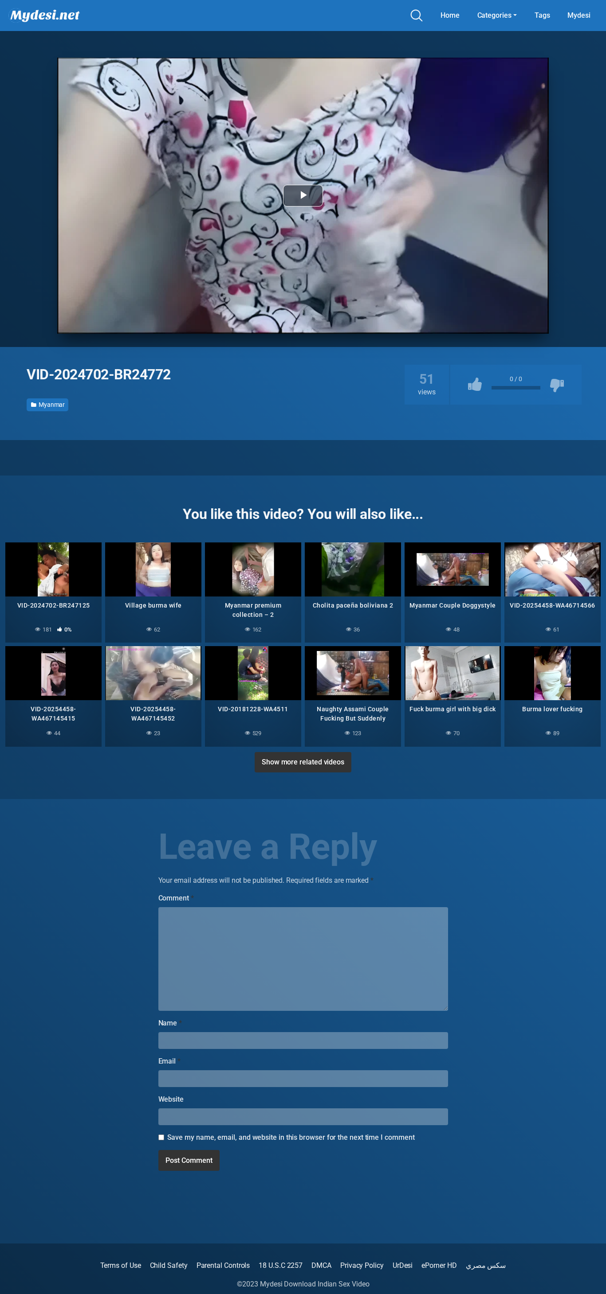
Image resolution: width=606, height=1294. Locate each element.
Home (450, 15)
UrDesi (403, 1265)
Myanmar (51, 404)
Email (169, 1061)
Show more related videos (303, 762)
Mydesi (578, 15)
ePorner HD (438, 1265)
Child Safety (169, 1265)
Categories (494, 15)
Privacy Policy (362, 1265)
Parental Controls (223, 1265)
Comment (176, 898)
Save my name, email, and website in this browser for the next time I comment (291, 1137)
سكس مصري (486, 1265)
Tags (542, 15)
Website (171, 1099)
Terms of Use (120, 1265)
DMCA (321, 1265)
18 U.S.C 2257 (281, 1265)
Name (170, 1023)
